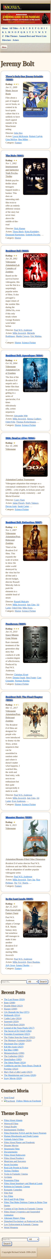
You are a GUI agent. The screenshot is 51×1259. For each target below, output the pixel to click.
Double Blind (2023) (13, 1006)
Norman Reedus (22, 681)
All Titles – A (15, 28)
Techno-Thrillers (11, 1171)
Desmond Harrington (15, 234)
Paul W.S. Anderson (23, 330)
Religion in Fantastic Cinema (17, 1186)
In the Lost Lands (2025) (19, 898)
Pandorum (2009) (16, 623)
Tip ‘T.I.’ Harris (21, 883)
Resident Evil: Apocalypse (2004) (24, 355)
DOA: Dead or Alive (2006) (20, 438)
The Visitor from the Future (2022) (19, 1037)
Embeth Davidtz (33, 234)
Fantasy (18, 142)
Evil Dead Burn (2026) (14, 1024)
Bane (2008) (9, 1002)
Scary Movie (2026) (13, 1078)
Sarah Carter (23, 506)
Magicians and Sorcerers (15, 1161)
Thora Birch (18, 231)
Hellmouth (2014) (12, 1015)
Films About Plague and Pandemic (19, 1142)
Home (5, 28)
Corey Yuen (19, 500)
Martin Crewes (22, 336)
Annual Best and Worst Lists (32, 36)
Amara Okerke (22, 965)
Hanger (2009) (10, 1009)
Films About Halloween (14, 1155)
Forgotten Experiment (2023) (17, 1034)
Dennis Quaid (19, 677)
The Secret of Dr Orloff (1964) (18, 1031)
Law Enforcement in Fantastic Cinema (21, 1224)
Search (43, 981)
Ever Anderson (18, 801)
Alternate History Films (14, 1218)
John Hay (18, 133)
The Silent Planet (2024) (15, 1062)
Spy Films (8, 1196)
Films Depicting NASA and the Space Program (25, 1133)
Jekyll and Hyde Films (14, 1199)
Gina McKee (11, 139)
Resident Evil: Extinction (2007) (24, 522)
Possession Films (11, 1180)
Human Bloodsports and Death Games (21, 1136)
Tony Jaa (31, 879)
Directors (6, 40)
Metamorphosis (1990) (14, 1053)
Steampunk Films (12, 1149)
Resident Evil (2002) (17, 250)
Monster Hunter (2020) (19, 817)
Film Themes (11, 36)
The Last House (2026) (14, 999)
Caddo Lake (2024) (13, 1018)
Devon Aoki (11, 506)
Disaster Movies (11, 1145)
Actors (15, 40)
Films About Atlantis (13, 1120)
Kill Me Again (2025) (13, 1047)
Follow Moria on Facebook (28, 1101)
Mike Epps (27, 608)
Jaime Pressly (19, 503)
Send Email (9, 1097)
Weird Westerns (11, 1227)
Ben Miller (23, 139)
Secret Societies (11, 1164)
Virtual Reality (10, 1126)
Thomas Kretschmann (26, 422)
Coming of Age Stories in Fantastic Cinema (23, 1208)
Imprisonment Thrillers (14, 1130)
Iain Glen (31, 604)
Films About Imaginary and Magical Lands (23, 1183)
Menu (4, 47)
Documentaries (10, 1152)
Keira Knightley (32, 231)
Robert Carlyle (35, 136)
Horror (18, 238)
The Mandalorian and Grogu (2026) (20, 1075)
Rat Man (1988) (11, 1050)
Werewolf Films (11, 1123)
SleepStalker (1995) (13, 1059)
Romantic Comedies (13, 1190)
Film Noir (8, 1193)
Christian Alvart (21, 674)
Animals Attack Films (13, 1139)
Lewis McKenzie (20, 136)
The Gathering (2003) (14, 1056)
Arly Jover (10, 965)
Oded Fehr (10, 422)
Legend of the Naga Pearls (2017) (19, 1028)
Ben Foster (31, 677)
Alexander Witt (20, 416)
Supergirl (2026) (11, 1021)
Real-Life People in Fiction (16, 1167)
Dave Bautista (33, 962)
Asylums (8, 1177)
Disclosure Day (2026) (14, 1043)
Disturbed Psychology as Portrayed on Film (23, 1221)
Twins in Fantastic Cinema (16, 1174)
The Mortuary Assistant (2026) (17, 1040)
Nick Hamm (19, 228)
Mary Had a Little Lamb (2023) (18, 1072)
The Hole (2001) (15, 155)
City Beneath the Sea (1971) (16, 1012)
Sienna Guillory (34, 419)
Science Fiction (29, 342)
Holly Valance (32, 503)
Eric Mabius (35, 336)
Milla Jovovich (19, 333)
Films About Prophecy (14, 1158)
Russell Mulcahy (21, 601)
